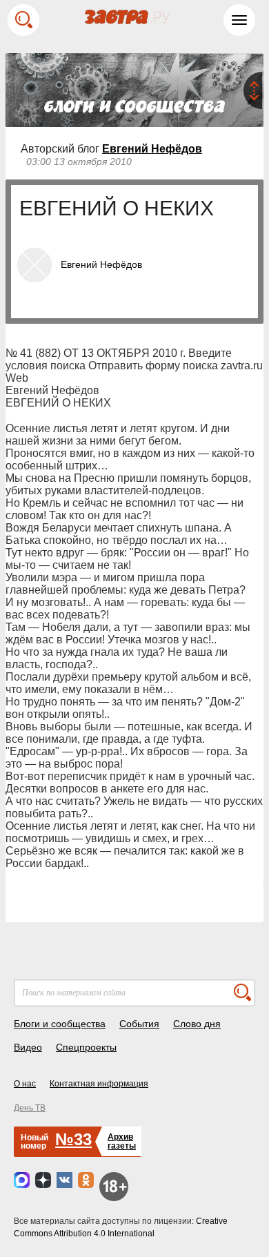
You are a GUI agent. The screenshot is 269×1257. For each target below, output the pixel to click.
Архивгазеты (122, 1141)
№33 (73, 1139)
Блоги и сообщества (60, 1023)
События (139, 1023)
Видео (28, 1047)
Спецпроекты (86, 1047)
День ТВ (30, 1108)
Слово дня (197, 1023)
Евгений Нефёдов (152, 149)
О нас (25, 1084)
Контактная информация (99, 1084)
